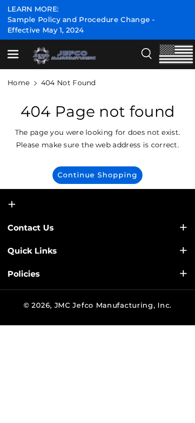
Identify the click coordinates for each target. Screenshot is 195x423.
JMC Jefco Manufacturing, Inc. (113, 305)
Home (19, 82)
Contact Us (31, 228)
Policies (24, 274)
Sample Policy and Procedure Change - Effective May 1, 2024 (81, 25)
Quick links (32, 251)
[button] (14, 54)
